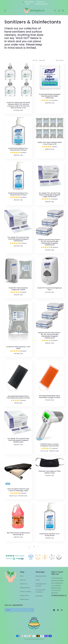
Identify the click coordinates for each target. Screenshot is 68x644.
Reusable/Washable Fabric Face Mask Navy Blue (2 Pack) (18, 397)
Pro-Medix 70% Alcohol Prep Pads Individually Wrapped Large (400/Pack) (49, 194)
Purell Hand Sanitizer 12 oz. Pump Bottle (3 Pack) (18, 194)
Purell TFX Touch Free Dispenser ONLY (49, 289)
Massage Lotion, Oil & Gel (41, 585)
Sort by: (35, 60)
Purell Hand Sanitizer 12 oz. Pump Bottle (50, 534)
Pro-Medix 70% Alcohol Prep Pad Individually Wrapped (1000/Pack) (18, 239)
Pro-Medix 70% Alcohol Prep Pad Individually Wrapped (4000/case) (18, 440)
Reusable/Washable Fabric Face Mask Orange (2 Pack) (49, 396)
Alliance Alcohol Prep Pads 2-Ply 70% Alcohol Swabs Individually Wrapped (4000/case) (49, 335)
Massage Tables (41, 576)
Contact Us (23, 584)
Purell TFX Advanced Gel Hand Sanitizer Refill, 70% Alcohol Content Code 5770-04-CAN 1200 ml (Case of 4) (18, 105)
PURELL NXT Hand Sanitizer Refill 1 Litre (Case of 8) (50, 143)
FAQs (21, 576)
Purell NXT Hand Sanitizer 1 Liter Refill (18, 347)
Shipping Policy (25, 587)
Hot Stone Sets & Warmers (40, 591)
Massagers (39, 596)
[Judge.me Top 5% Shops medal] (59, 557)
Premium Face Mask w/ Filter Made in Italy (50, 472)
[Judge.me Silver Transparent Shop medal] (52, 557)
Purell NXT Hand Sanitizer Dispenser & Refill (18, 289)
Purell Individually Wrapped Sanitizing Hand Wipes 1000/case (49, 96)
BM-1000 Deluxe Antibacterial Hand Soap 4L (18, 533)
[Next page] (39, 547)
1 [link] (29, 547)
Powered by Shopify (39, 639)
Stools (38, 580)
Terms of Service (25, 591)
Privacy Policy (24, 595)
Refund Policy (24, 599)
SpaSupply (31, 639)
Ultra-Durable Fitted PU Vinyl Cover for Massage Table (18, 490)
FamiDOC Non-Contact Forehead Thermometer (49, 445)
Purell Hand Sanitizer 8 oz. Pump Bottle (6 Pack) (18, 149)
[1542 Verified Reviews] (34, 630)
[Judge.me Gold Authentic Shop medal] (38, 557)
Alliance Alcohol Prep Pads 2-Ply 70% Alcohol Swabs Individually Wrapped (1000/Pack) (49, 242)
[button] (5, 10)
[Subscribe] (32, 610)
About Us (23, 580)
